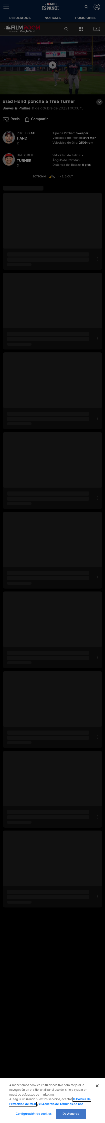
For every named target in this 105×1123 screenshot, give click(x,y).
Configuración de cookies (34, 1114)
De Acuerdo (71, 1114)
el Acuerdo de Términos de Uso (61, 1104)
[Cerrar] (97, 1086)
